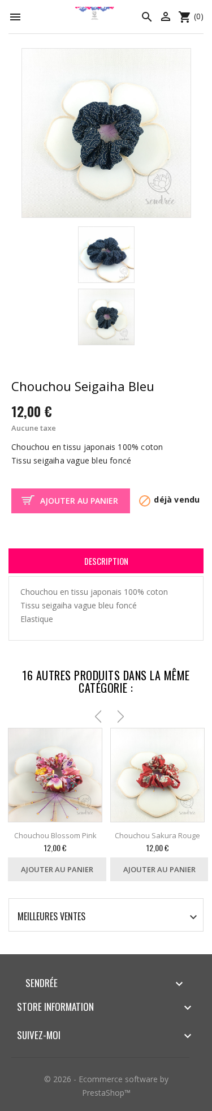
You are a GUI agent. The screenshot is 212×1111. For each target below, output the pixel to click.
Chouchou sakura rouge (157, 835)
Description (106, 561)
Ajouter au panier (79, 500)
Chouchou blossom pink (55, 835)
